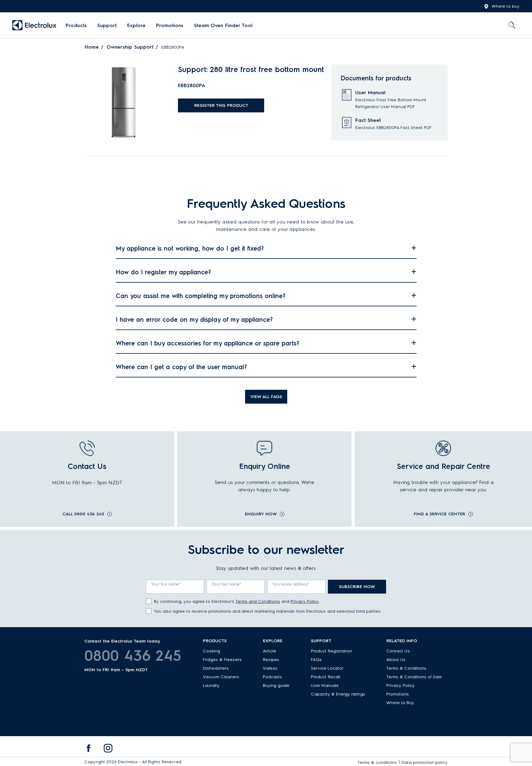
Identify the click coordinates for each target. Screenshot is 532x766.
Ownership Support (130, 47)
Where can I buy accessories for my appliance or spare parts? (207, 343)
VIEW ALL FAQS (266, 396)
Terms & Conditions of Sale (414, 676)
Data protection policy (424, 762)
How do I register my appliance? (163, 272)
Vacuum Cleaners (221, 676)
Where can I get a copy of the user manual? (181, 367)
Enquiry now (261, 514)
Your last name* (226, 584)
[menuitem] (76, 25)
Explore (136, 25)
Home (92, 47)
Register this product (221, 105)
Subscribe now (357, 586)
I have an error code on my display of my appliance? (194, 319)
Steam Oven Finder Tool (223, 25)
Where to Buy (400, 702)
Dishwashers (216, 668)
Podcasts (272, 676)
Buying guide (276, 685)
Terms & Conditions (406, 668)
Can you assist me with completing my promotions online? (200, 296)
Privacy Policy (305, 601)
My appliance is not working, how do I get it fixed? (190, 248)
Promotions (169, 25)
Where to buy (506, 6)
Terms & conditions (377, 762)
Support (107, 25)
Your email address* (290, 584)
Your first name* (166, 584)
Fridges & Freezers (222, 659)
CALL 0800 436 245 (83, 514)
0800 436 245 (132, 655)
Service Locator (327, 668)
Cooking (211, 651)
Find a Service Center (439, 514)
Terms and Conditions (258, 601)
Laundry (211, 685)
